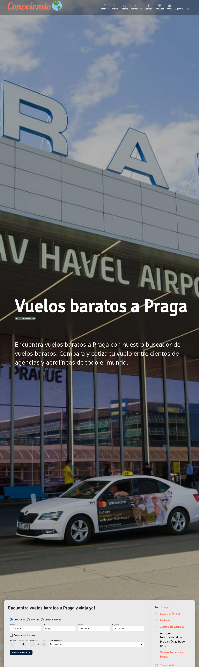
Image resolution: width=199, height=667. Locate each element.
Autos (169, 8)
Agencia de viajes (183, 8)
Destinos (105, 8)
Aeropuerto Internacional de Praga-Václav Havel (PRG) (172, 639)
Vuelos (115, 8)
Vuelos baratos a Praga (172, 654)
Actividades (136, 8)
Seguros (148, 8)
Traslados (159, 8)
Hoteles (124, 8)
